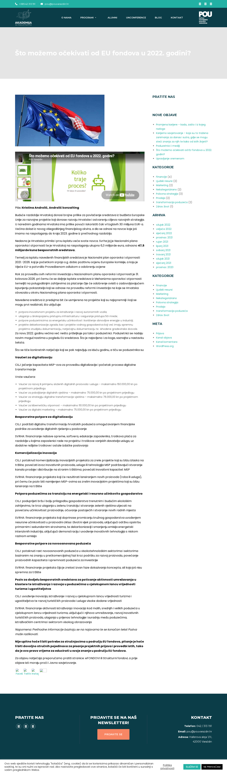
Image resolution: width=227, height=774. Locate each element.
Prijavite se (113, 734)
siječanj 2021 (163, 263)
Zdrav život (162, 206)
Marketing (162, 185)
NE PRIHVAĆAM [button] (212, 767)
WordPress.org (165, 346)
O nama (66, 17)
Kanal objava (164, 337)
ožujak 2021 (163, 258)
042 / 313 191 (204, 726)
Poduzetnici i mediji (168, 146)
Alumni (112, 17)
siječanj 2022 (164, 233)
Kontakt (177, 17)
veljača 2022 (163, 229)
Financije (161, 177)
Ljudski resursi (164, 181)
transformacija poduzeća (172, 202)
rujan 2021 (162, 241)
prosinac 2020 (164, 267)
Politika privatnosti (167, 767)
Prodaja (160, 198)
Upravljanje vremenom (170, 158)
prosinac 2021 (164, 237)
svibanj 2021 (163, 250)
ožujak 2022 (163, 225)
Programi (87, 17)
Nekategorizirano (166, 189)
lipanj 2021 (162, 246)
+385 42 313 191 (27, 3)
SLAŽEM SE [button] (192, 767)
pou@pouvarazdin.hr (57, 3)
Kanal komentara (166, 342)
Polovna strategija (167, 194)
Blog (158, 17)
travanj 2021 (163, 254)
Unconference (136, 17)
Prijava (160, 333)
